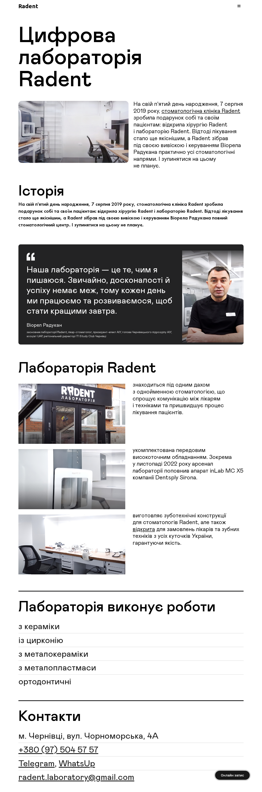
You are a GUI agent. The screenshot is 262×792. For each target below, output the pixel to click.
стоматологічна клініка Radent (200, 111)
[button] (239, 6)
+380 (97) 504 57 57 (58, 750)
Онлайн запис (232, 775)
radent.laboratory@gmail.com (76, 777)
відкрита (144, 529)
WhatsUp (77, 764)
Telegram (36, 764)
